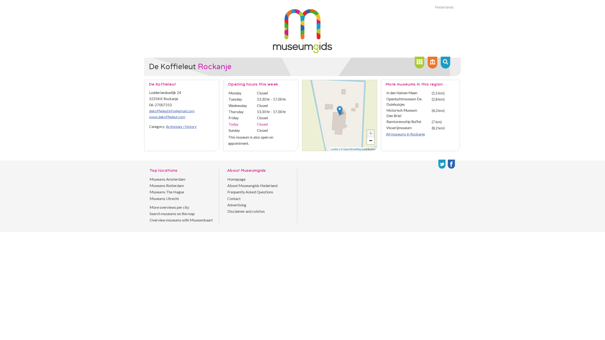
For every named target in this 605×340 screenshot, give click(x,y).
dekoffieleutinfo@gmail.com (171, 111)
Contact (234, 198)
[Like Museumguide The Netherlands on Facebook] (451, 164)
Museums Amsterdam (167, 179)
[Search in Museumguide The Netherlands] (445, 62)
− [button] (370, 141)
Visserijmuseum (399, 128)
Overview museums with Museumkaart (181, 220)
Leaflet (334, 149)
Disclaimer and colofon (246, 211)
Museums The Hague (167, 192)
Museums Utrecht (164, 198)
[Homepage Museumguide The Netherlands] (432, 62)
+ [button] (370, 133)
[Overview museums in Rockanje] (419, 62)
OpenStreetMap (352, 149)
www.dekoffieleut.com (167, 117)
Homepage (236, 179)
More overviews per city (169, 207)
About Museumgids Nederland (252, 185)
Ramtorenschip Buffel (403, 121)
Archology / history (181, 126)
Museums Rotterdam (167, 185)
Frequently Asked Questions (250, 192)
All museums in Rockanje (405, 134)
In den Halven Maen (401, 93)
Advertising (236, 205)
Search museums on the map (172, 213)
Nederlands (444, 7)
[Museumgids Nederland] (302, 51)
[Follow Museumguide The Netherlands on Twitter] (441, 164)
